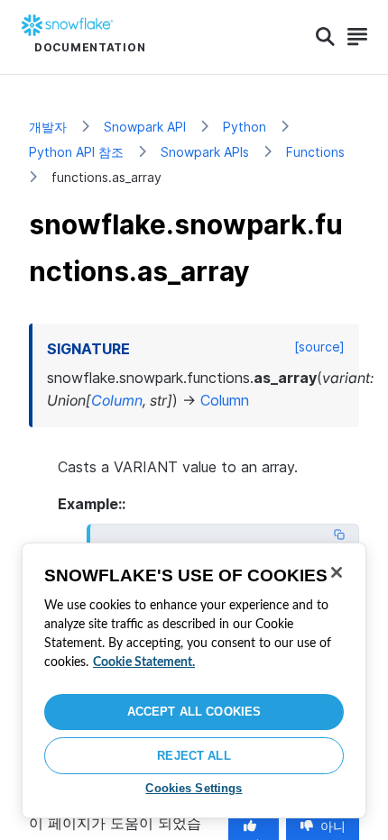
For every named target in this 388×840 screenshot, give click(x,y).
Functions (315, 152)
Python (244, 126)
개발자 (48, 126)
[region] (194, 680)
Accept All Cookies (194, 711)
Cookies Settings (193, 788)
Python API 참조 (76, 152)
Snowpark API (145, 126)
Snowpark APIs (205, 152)
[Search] (325, 37)
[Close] (336, 572)
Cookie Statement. (144, 662)
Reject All (193, 755)
